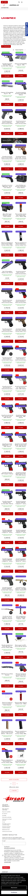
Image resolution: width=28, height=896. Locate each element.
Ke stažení (4, 813)
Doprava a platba (6, 811)
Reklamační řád (5, 829)
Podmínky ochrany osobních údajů (6, 824)
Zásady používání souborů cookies (6, 827)
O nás (3, 822)
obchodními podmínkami (9, 848)
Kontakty (4, 815)
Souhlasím (14, 892)
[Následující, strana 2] (14, 783)
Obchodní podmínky (6, 817)
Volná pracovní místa (7, 831)
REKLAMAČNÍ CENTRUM (5, 809)
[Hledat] (19, 2)
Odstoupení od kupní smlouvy (7, 820)
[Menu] (4, 2)
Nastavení (14, 887)
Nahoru (14, 790)
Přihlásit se (6, 867)
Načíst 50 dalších (14, 779)
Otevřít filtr (7, 46)
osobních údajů (7, 862)
